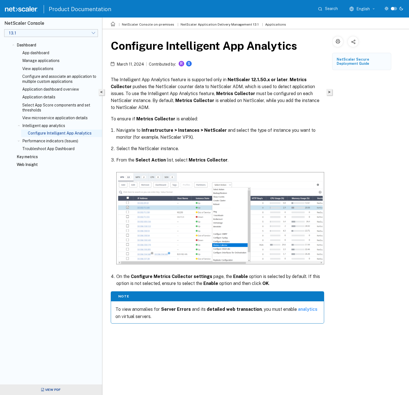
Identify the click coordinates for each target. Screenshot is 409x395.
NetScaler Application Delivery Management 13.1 (220, 24)
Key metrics (27, 157)
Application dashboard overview (50, 89)
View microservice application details (55, 118)
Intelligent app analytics (43, 125)
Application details (38, 97)
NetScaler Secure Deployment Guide (353, 61)
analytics (307, 309)
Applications (275, 24)
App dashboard (35, 53)
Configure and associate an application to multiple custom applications (59, 79)
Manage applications (41, 60)
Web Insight (27, 164)
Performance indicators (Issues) (50, 141)
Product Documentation (80, 9)
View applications (37, 68)
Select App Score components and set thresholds (56, 107)
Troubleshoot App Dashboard (48, 148)
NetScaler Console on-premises (148, 24)
